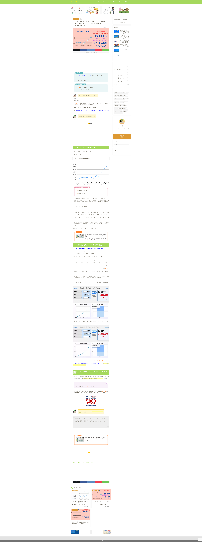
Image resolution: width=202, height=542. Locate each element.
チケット (121, 105)
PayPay (116, 96)
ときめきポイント (117, 99)
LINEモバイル (117, 95)
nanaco (121, 95)
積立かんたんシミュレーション (100, 360)
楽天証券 (94, 407)
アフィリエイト (117, 101)
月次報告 (91, 462)
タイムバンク (116, 105)
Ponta (123, 96)
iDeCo (123, 80)
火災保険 (125, 111)
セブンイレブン (123, 104)
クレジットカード (117, 104)
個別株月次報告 (120, 75)
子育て (120, 108)
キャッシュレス (105, 1)
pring (126, 96)
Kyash (127, 92)
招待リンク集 (125, 1)
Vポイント (121, 98)
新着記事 (99, 1)
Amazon (116, 92)
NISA (84, 462)
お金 (127, 98)
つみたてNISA (123, 77)
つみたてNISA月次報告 (76, 19)
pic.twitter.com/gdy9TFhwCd (83, 422)
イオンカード (125, 101)
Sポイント (116, 98)
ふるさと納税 (122, 99)
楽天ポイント (75, 462)
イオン (121, 101)
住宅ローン (116, 108)
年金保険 (124, 108)
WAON (124, 98)
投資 (119, 1)
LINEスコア (120, 93)
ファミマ (125, 105)
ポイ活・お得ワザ (113, 1)
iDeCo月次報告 (120, 81)
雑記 (122, 84)
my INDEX (107, 268)
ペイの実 (73, 2)
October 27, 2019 (87, 425)
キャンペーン (122, 102)
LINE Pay (116, 93)
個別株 (123, 74)
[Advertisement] (91, 63)
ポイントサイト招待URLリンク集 (121, 22)
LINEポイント (125, 93)
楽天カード (78, 87)
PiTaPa (120, 96)
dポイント (120, 92)
